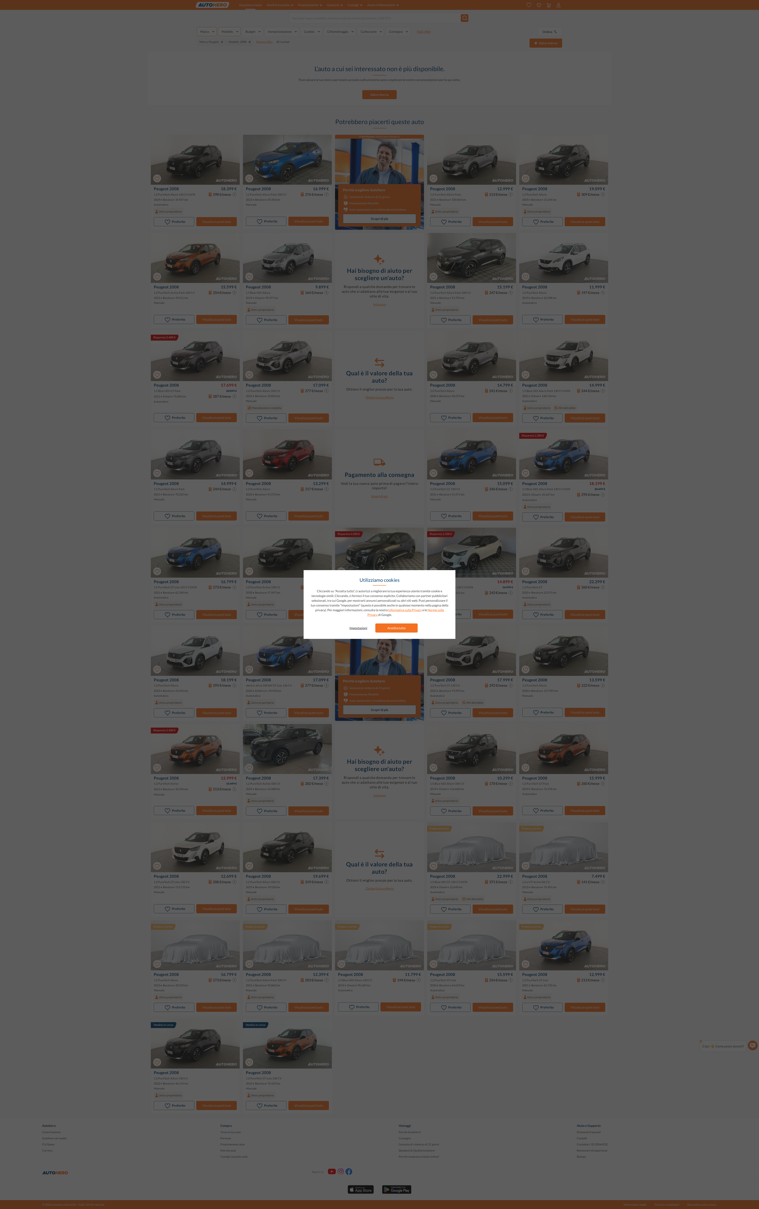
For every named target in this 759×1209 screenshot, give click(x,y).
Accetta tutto (396, 628)
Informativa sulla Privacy (405, 610)
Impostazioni (358, 628)
